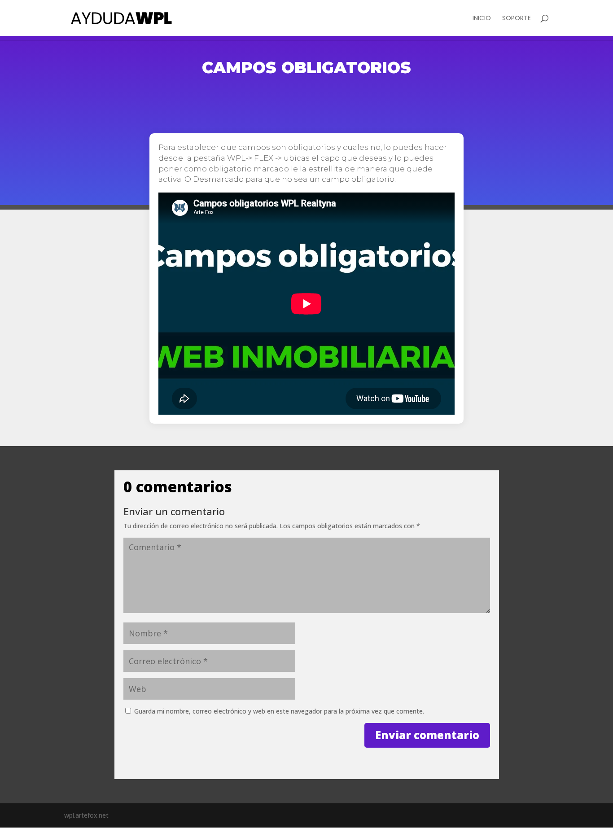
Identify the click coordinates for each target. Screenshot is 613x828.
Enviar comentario (427, 734)
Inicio (482, 18)
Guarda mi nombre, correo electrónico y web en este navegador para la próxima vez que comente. (279, 711)
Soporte (516, 18)
